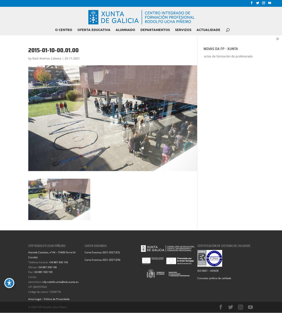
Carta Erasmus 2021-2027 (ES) (102, 252)
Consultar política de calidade (214, 278)
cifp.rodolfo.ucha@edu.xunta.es (60, 282)
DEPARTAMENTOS (155, 30)
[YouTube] (269, 4)
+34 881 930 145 (58, 262)
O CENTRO (63, 30)
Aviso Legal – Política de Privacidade (49, 299)
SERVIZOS (183, 30)
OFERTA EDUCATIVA (93, 30)
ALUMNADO (125, 30)
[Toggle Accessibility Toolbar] (9, 283)
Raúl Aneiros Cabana (46, 58)
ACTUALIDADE (208, 30)
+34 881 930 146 (47, 267)
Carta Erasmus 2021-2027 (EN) (102, 260)
